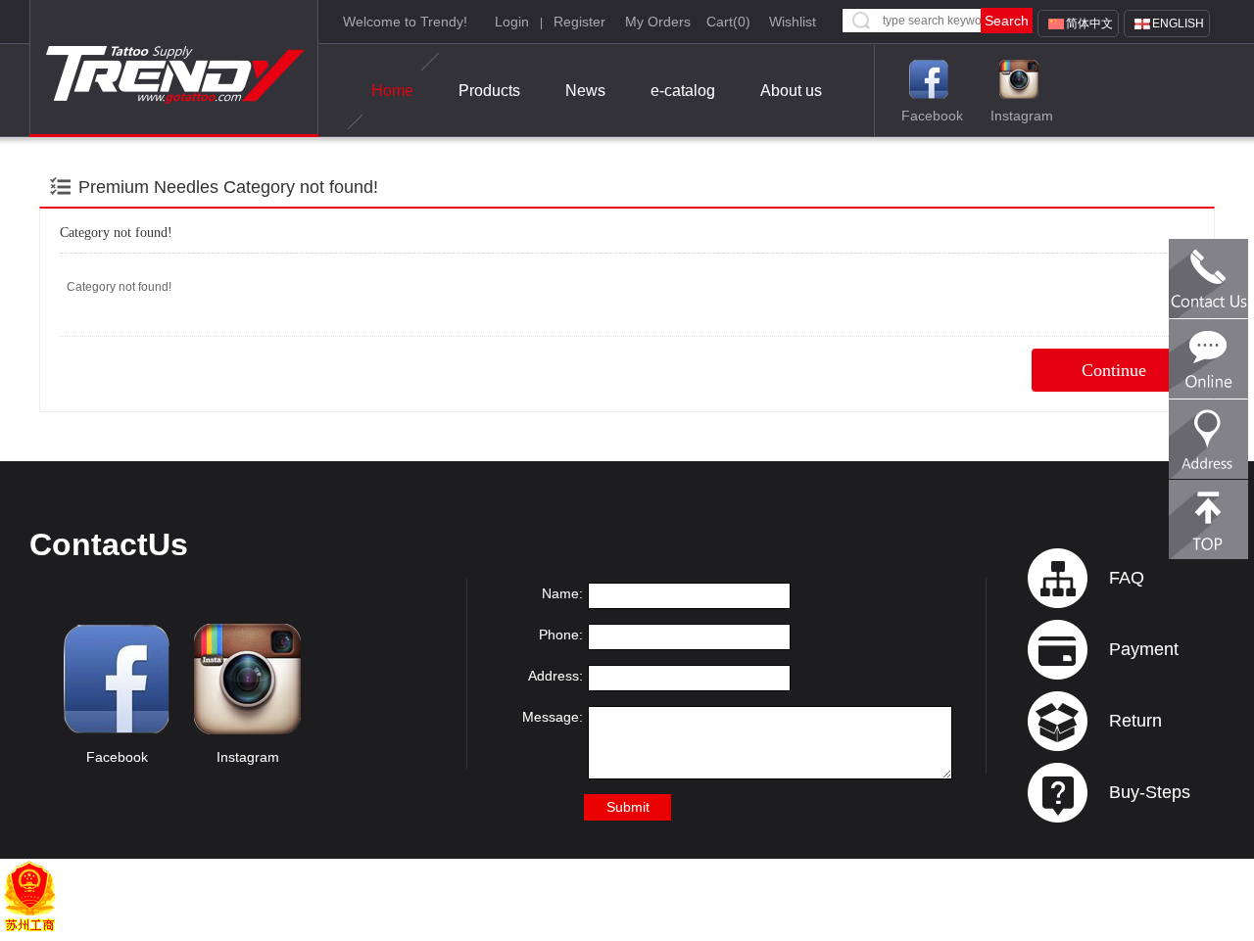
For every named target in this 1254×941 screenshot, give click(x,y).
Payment (1144, 649)
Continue (1114, 370)
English (1178, 23)
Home (392, 90)
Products (489, 90)
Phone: (561, 634)
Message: (552, 717)
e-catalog (683, 90)
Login (512, 21)
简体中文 (1089, 23)
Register (579, 21)
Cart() (728, 21)
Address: (555, 675)
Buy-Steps (1149, 792)
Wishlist (792, 21)
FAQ (1126, 578)
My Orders (658, 21)
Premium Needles (148, 187)
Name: (562, 593)
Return (1135, 720)
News (585, 90)
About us (791, 90)
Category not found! (300, 187)
